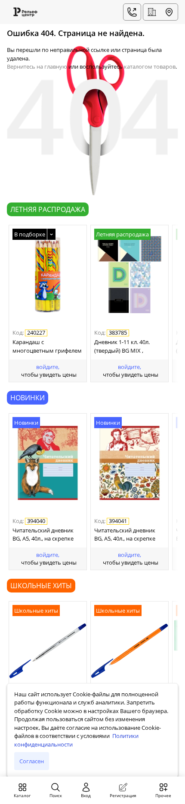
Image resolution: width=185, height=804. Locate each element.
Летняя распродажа (47, 209)
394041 (118, 521)
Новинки (27, 397)
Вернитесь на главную (37, 66)
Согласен (31, 761)
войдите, (47, 367)
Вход (86, 795)
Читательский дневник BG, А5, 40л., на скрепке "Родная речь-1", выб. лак (46, 535)
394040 (36, 521)
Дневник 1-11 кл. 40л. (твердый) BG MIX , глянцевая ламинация (123, 347)
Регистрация (123, 795)
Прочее (163, 795)
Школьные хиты (41, 585)
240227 (36, 332)
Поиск (55, 795)
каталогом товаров (150, 66)
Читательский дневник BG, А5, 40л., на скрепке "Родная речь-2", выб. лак (128, 535)
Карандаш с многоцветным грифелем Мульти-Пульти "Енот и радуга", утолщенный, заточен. (47, 347)
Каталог (22, 795)
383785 (118, 332)
